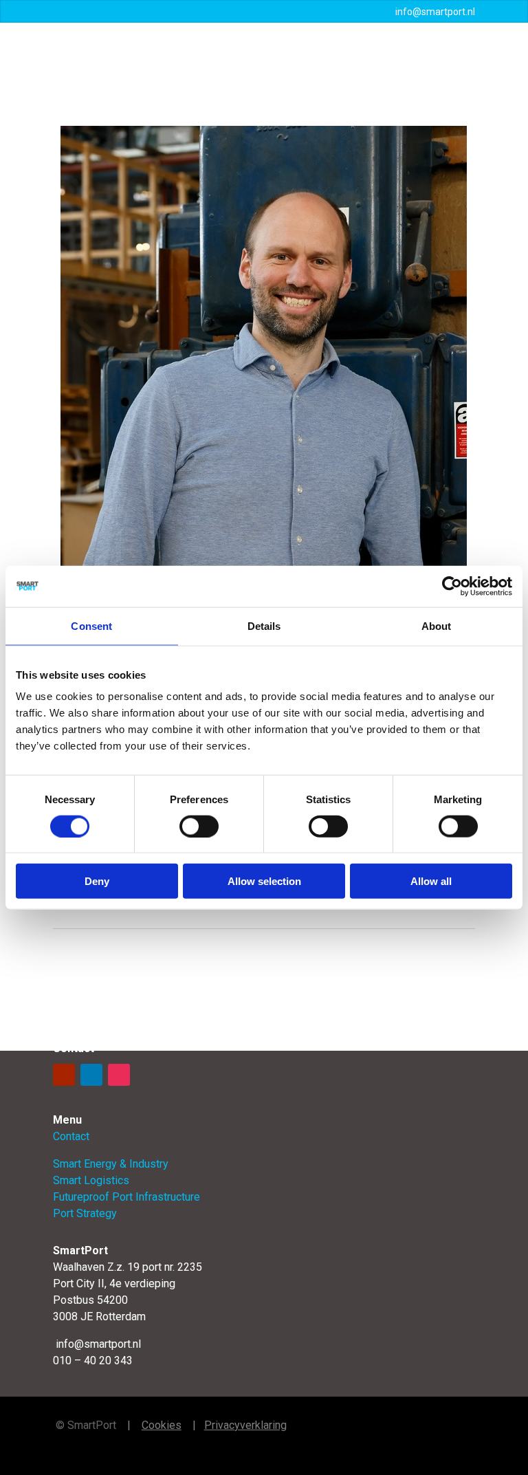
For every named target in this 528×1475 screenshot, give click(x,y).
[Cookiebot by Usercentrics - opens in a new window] (452, 586)
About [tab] (436, 625)
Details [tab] (264, 625)
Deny (97, 881)
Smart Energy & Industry (110, 1163)
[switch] (199, 826)
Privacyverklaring (245, 1425)
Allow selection (264, 881)
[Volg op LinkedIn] (91, 1075)
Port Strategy (85, 1213)
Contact (71, 1136)
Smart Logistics (91, 1180)
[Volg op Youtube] (64, 1075)
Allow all (431, 881)
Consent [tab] (91, 625)
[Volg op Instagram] (119, 1075)
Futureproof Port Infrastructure (126, 1196)
